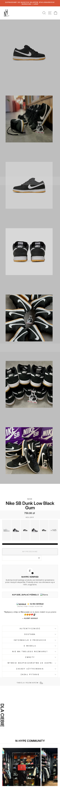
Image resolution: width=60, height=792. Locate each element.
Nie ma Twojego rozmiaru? (30, 652)
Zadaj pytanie (30, 674)
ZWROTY (30, 657)
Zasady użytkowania (30, 669)
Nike (30, 499)
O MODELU (30, 646)
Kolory (30, 517)
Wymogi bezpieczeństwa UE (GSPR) (30, 663)
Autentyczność (30, 629)
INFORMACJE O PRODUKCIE (30, 640)
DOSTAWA (29, 634)
